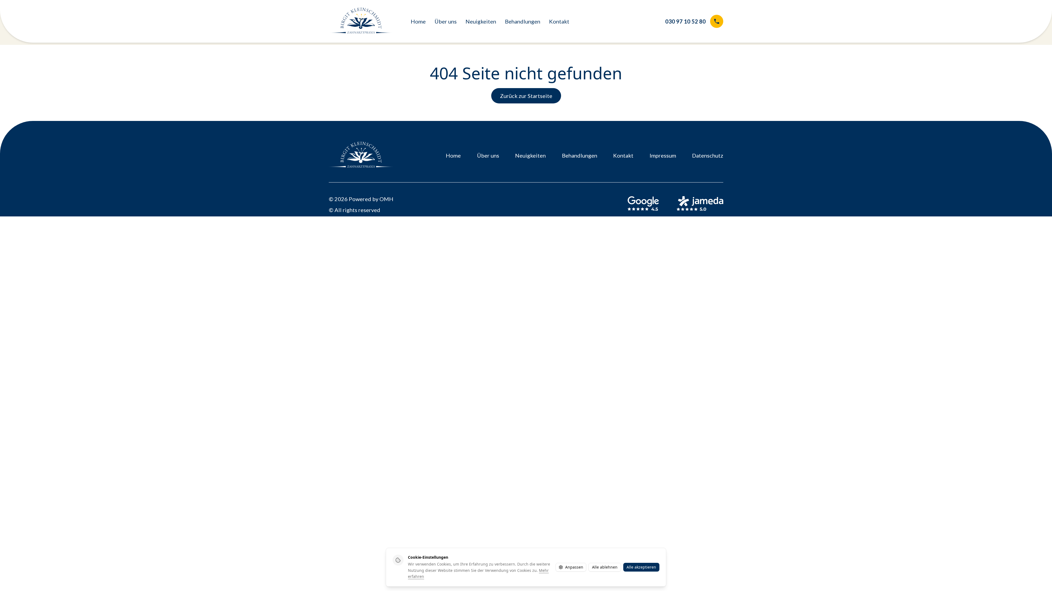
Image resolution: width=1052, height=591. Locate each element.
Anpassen (574, 567)
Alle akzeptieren (641, 567)
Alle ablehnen (605, 567)
